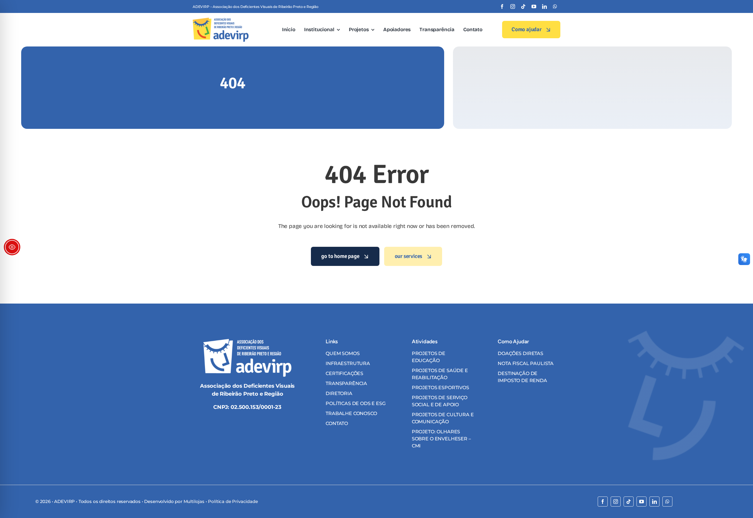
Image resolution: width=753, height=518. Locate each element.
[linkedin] (544, 6)
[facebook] (502, 6)
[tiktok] (523, 6)
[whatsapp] (555, 6)
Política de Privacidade (233, 501)
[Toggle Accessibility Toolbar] (12, 247)
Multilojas (194, 501)
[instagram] (513, 6)
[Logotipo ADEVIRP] (221, 20)
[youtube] (534, 6)
